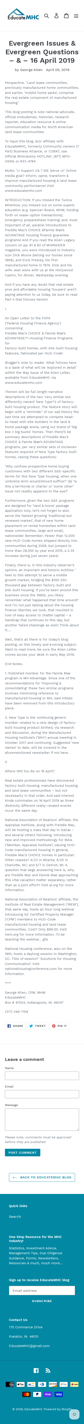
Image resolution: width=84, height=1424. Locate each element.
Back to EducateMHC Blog (45, 1177)
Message (11, 1105)
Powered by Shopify (58, 1409)
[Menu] (76, 15)
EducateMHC (33, 1409)
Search (15, 1216)
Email (9, 1086)
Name (9, 1068)
